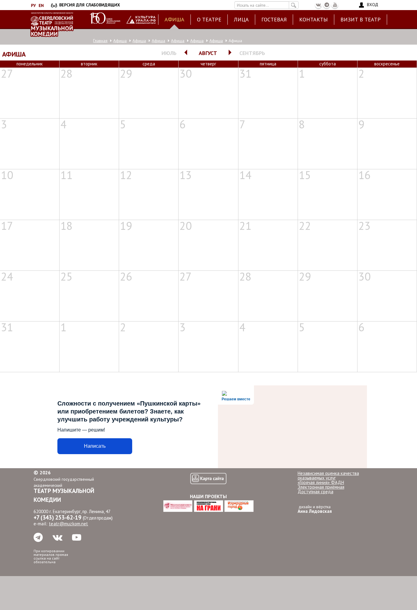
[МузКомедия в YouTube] (335, 5)
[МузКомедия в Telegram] (326, 5)
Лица (241, 19)
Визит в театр (360, 19)
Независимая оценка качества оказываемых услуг (328, 475)
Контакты (313, 19)
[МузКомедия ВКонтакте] (318, 5)
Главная (100, 40)
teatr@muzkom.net (68, 524)
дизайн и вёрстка (315, 509)
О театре (209, 19)
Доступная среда (315, 491)
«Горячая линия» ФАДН (321, 482)
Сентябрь (252, 53)
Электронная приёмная (321, 487)
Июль (168, 53)
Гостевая (274, 19)
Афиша (174, 19)
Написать (95, 446)
